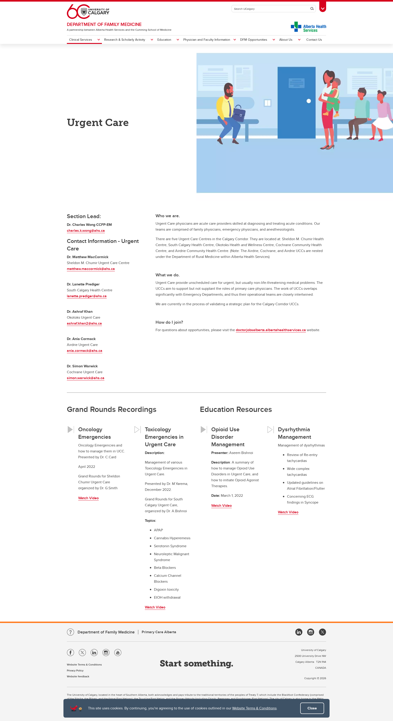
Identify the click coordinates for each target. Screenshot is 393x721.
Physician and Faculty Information (206, 39)
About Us (285, 39)
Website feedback (78, 676)
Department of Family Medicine (104, 24)
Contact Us (314, 39)
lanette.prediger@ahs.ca (87, 296)
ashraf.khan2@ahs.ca (84, 323)
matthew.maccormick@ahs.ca (91, 268)
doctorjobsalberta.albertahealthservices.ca (271, 330)
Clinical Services (80, 39)
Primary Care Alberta (159, 632)
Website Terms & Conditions (254, 708)
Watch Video (88, 498)
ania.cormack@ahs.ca (84, 350)
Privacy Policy (75, 670)
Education (164, 39)
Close (312, 708)
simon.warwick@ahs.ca (85, 378)
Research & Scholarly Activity (124, 39)
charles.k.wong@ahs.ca (86, 230)
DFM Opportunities (253, 39)
